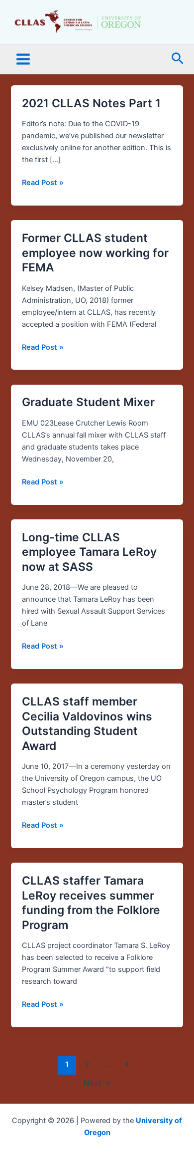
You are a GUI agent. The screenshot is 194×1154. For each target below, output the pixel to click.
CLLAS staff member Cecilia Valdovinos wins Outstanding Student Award (87, 723)
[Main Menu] (23, 59)
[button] (177, 59)
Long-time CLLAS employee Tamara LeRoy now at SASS (89, 552)
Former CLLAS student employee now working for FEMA (95, 252)
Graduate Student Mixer (88, 402)
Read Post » (43, 182)
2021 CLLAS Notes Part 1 (91, 103)
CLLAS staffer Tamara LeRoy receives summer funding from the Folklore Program (91, 903)
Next (97, 1083)
